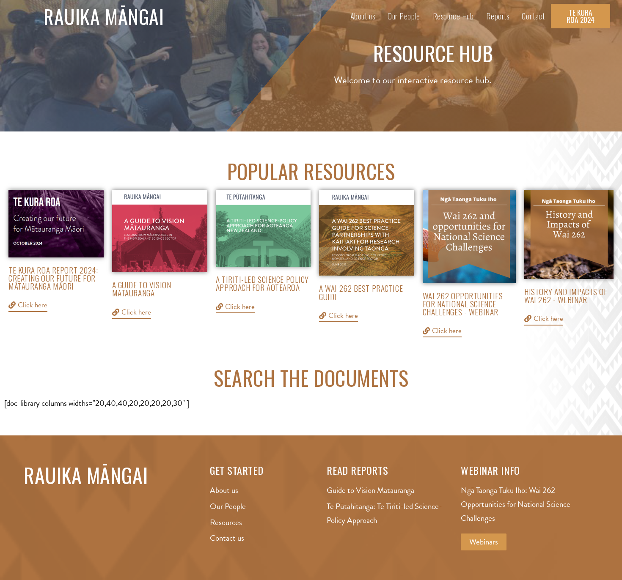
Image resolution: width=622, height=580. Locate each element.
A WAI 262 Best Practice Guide (361, 292)
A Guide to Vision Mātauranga (141, 289)
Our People (404, 16)
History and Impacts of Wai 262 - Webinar (565, 295)
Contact (533, 16)
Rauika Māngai (104, 16)
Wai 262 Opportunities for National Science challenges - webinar (463, 304)
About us (362, 16)
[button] (580, 16)
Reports (497, 16)
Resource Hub (453, 16)
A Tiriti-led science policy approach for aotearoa (262, 283)
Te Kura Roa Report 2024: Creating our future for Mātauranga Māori (53, 278)
